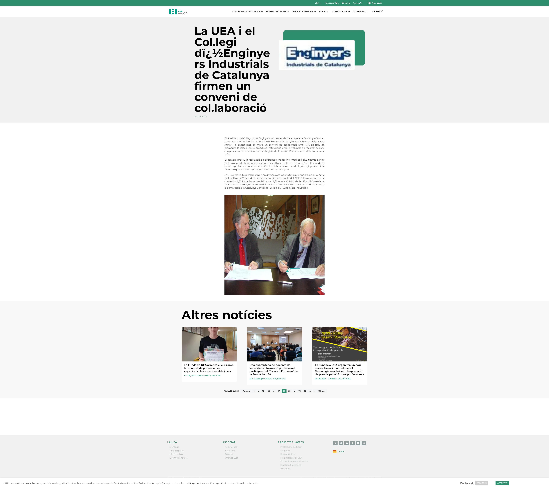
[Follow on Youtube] (358, 443)
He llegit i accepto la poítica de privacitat (317, 418)
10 (263, 391)
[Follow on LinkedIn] (346, 443)
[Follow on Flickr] (364, 443)
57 (279, 391)
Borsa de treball (303, 11)
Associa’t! (357, 3)
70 (300, 391)
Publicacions (339, 11)
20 (269, 391)
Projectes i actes (276, 11)
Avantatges (231, 447)
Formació (377, 11)
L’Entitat (174, 447)
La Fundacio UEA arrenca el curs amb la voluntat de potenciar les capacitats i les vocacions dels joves (208, 368)
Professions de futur (291, 447)
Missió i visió (176, 454)
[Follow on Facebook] (352, 443)
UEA (317, 3)
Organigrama (177, 450)
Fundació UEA (332, 3)
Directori (346, 3)
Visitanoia (285, 468)
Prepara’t (285, 450)
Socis (322, 11)
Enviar (361, 423)
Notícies (216, 376)
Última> (321, 391)
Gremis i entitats (178, 457)
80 (305, 391)
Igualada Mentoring (290, 465)
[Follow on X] (341, 443)
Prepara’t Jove (287, 454)
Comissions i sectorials (246, 11)
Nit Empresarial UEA (291, 457)
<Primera (246, 391)
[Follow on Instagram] (335, 443)
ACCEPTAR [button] (502, 483)
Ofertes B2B (231, 457)
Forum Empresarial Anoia (294, 461)
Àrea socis (377, 3)
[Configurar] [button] (466, 483)
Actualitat (359, 11)
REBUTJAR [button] (482, 483)
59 (289, 391)
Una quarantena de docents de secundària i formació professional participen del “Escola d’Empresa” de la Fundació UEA (274, 369)
